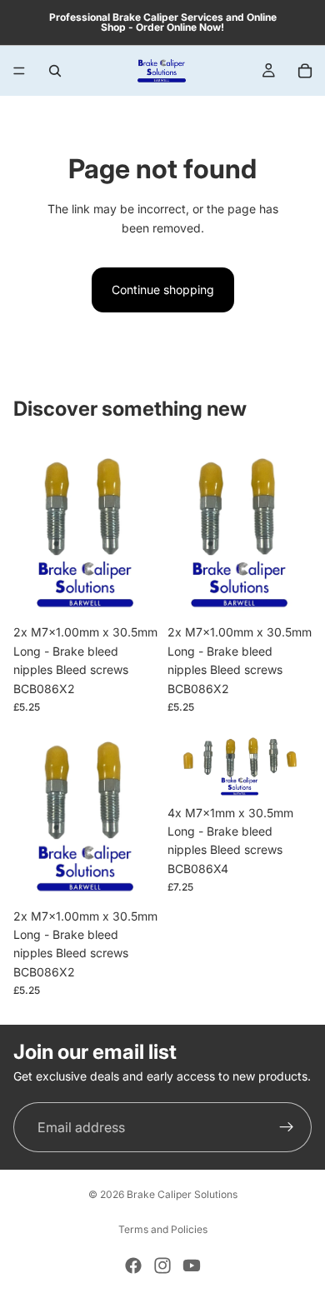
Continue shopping (163, 289)
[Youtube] (192, 1266)
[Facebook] (133, 1266)
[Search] (55, 70)
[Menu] (19, 71)
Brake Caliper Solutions (182, 1194)
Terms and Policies (163, 1229)
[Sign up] (286, 1127)
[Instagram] (162, 1266)
